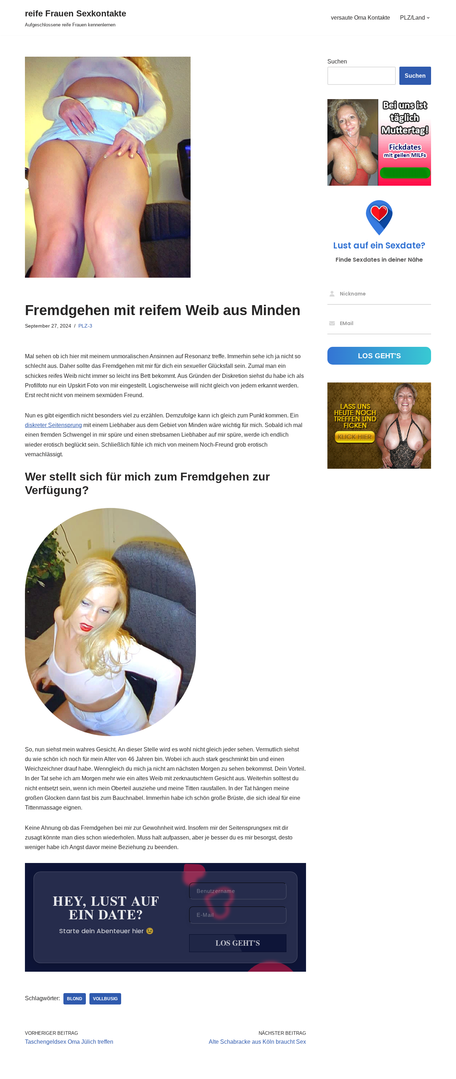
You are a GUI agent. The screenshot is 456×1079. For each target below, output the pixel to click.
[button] (428, 17)
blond (74, 998)
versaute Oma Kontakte (360, 18)
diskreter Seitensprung (53, 425)
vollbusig (105, 998)
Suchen (337, 61)
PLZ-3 (85, 326)
